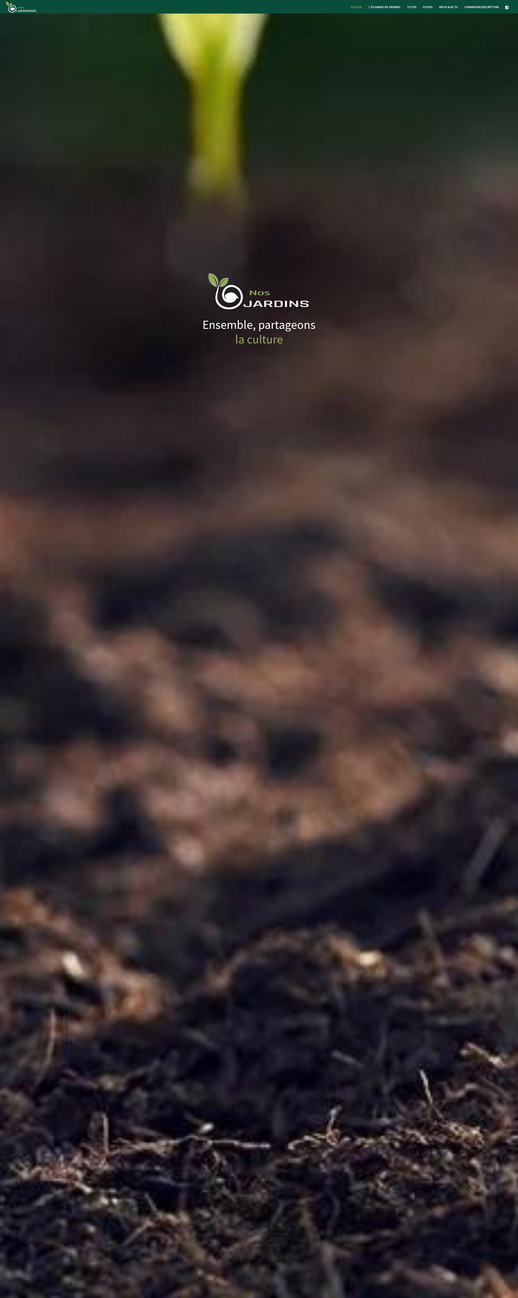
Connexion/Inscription (481, 7)
